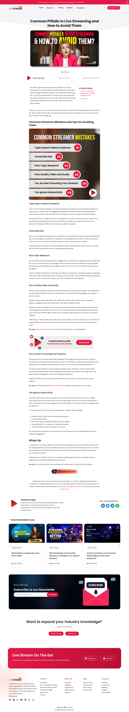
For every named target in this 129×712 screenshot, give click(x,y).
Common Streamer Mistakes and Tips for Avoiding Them (88, 93)
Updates (70, 8)
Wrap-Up (84, 99)
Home (41, 8)
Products (50, 8)
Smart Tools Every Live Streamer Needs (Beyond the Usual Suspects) (101, 556)
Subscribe (52, 595)
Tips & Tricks (64, 72)
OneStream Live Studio (45, 329)
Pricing (60, 8)
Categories (80, 8)
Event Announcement (57, 386)
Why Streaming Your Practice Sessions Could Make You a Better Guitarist (64, 556)
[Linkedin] (25, 700)
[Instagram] (18, 700)
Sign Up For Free (114, 8)
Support (67, 692)
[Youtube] (21, 700)
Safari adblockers (35, 241)
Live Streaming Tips (111, 501)
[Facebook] (10, 700)
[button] (103, 506)
